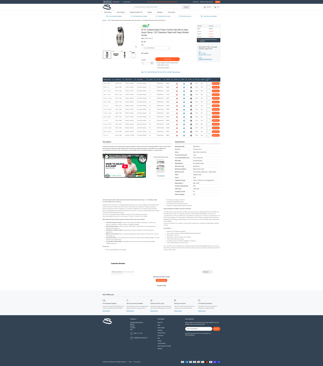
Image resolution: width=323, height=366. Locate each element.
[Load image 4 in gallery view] (133, 55)
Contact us (202, 40)
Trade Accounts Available (210, 16)
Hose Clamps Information (164, 346)
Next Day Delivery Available (140, 16)
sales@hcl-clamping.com (205, 59)
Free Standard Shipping (115, 16)
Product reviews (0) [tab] (117, 272)
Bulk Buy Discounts (186, 16)
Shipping (160, 330)
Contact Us (196, 2)
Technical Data (161, 343)
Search (186, 7)
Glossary (160, 348)
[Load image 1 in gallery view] (107, 55)
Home (104, 20)
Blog (159, 325)
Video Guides (161, 327)
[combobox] (161, 7)
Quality (159, 340)
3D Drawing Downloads (205, 303)
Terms (130, 361)
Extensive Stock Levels (164, 16)
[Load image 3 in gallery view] (125, 55)
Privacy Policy (137, 361)
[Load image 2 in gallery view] (116, 55)
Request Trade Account (206, 2)
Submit (216, 328)
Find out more (176, 72)
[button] (216, 7)
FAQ (159, 338)
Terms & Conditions (190, 335)
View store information (163, 67)
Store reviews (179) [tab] (128, 272)
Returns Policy (161, 333)
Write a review (161, 280)
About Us (160, 322)
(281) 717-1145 (138, 333)
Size (142, 45)
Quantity (143, 60)
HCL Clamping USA (111, 361)
